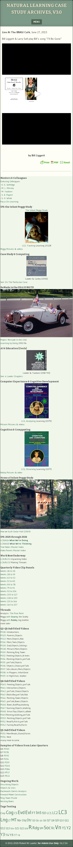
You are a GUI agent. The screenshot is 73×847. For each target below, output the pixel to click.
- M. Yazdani (6, 191)
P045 (3, 701)
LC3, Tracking (28, 245)
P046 (3, 704)
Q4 (37, 820)
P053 (2, 733)
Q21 (17, 828)
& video (18, 472)
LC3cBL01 (5, 559)
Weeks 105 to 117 (8, 594)
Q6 (44, 820)
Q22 (22, 828)
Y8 (18, 835)
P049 (3, 714)
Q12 (2, 828)
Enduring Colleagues (10, 181)
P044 (3, 697)
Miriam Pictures (8, 424)
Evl (28, 812)
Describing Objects (9, 784)
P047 (2, 708)
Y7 (15, 835)
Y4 (7, 835)
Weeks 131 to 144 (8, 601)
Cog (9, 812)
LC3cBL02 (5, 562)
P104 (6, 759)
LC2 (55, 813)
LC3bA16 (15, 543)
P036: (3, 665)
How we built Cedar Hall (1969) (15, 531)
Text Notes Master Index (12, 547)
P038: (3, 672)
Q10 (61, 820)
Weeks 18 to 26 (7, 571)
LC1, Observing (28, 469)
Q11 (66, 820)
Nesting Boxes (7, 801)
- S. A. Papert (6, 194)
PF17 (7, 772)
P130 (7, 762)
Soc (47, 827)
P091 (6, 755)
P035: (3, 662)
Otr (29, 820)
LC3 (62, 812)
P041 (2, 687)
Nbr (19, 820)
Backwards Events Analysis (13, 791)
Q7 (49, 820)
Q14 (12, 828)
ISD (44, 813)
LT (9, 820)
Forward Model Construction (13, 794)
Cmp (2, 813)
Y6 (11, 835)
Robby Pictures (7, 472)
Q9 (57, 820)
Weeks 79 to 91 (7, 587)
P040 (3, 684)
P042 (3, 691)
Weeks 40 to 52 (7, 577)
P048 (3, 711)
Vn (58, 827)
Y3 (2, 834)
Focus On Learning (9, 201)
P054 (3, 736)
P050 (3, 718)
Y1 (64, 828)
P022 (3, 638)
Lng (4, 820)
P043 (2, 694)
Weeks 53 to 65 (7, 581)
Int (38, 812)
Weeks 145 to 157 (8, 604)
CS (15, 813)
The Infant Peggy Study (36, 210)
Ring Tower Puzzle (8, 797)
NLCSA (64, 843)
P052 (3, 724)
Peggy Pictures (7, 249)
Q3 (33, 820)
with (12, 616)
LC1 (49, 813)
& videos (19, 249)
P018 (3, 632)
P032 (2, 655)
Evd (21, 812)
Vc (53, 828)
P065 (6, 748)
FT (33, 813)
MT (14, 819)
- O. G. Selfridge (7, 184)
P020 (3, 635)
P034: (3, 659)
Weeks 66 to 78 (8, 584)
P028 (3, 648)
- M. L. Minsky (7, 188)
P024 (3, 642)
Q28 (26, 828)
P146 (7, 765)
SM (41, 828)
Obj (24, 820)
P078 (6, 752)
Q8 (52, 820)
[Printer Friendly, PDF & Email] (55, 162)
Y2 (68, 827)
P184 (7, 769)
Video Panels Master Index (13, 550)
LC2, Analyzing (28, 421)
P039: (3, 675)
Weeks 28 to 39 (7, 574)
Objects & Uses (8, 787)
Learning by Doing (9, 343)
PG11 (7, 775)
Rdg (35, 827)
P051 (2, 721)
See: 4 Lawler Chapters (11, 376)
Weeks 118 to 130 (8, 597)
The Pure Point (17, 613)
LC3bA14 (14, 540)
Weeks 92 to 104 (8, 591)
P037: (3, 669)
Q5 (40, 820)
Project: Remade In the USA (13, 339)
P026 (3, 645)
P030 (3, 652)
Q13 (8, 828)
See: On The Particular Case (14, 282)
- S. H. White (6, 198)
